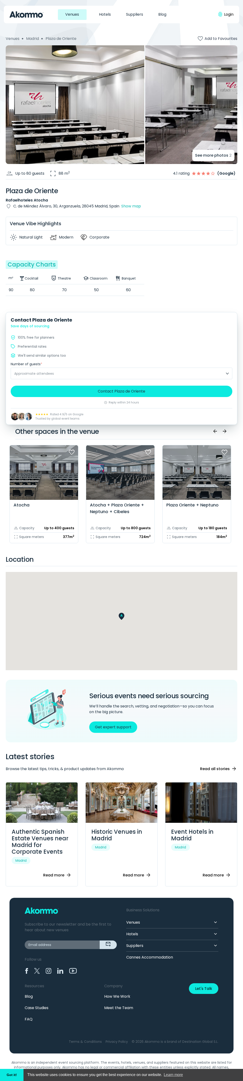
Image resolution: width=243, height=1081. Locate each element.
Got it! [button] (12, 1075)
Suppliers (134, 14)
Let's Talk (203, 988)
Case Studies (36, 1008)
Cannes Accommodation (149, 957)
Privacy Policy (117, 1041)
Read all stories (218, 769)
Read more (57, 875)
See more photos (213, 155)
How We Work (117, 996)
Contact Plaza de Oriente (121, 391)
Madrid (32, 38)
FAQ (29, 1019)
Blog (162, 14)
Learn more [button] (173, 1075)
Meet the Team (118, 1008)
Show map (131, 206)
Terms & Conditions (85, 1041)
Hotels (105, 14)
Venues (72, 14)
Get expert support (113, 727)
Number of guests (26, 364)
